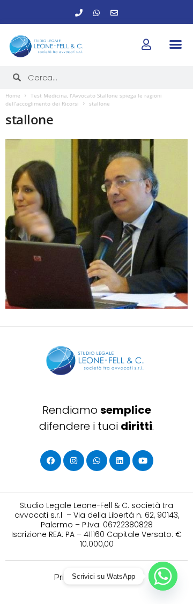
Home (12, 95)
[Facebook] (50, 460)
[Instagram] (73, 460)
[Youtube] (142, 460)
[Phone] (78, 12)
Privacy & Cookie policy (97, 577)
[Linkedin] (119, 460)
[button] (175, 44)
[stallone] (96, 224)
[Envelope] (114, 12)
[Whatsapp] (96, 12)
